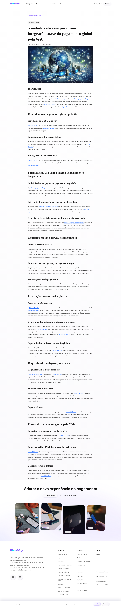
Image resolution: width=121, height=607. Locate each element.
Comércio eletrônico (64, 575)
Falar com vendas (82, 587)
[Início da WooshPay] (15, 4)
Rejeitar (105, 604)
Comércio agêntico (63, 572)
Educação (61, 561)
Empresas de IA (62, 554)
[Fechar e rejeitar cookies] (117, 603)
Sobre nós (80, 576)
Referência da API (101, 581)
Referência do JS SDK (102, 585)
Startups (60, 584)
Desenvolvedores (41, 4)
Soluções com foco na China (64, 579)
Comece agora (50, 495)
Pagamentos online (34, 22)
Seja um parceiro (82, 590)
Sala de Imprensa (82, 583)
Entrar (107, 3)
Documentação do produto (101, 577)
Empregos (80, 580)
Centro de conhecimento (84, 561)
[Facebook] (12, 577)
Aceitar (97, 604)
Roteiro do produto (82, 554)
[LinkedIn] (20, 577)
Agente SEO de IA (63, 595)
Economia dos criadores (65, 565)
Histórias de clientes (82, 558)
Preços (62, 4)
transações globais (49, 104)
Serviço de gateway (64, 588)
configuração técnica (66, 107)
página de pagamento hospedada (82, 99)
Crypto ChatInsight (63, 591)
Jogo (59, 558)
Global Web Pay (60, 99)
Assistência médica (63, 568)
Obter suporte (81, 565)
